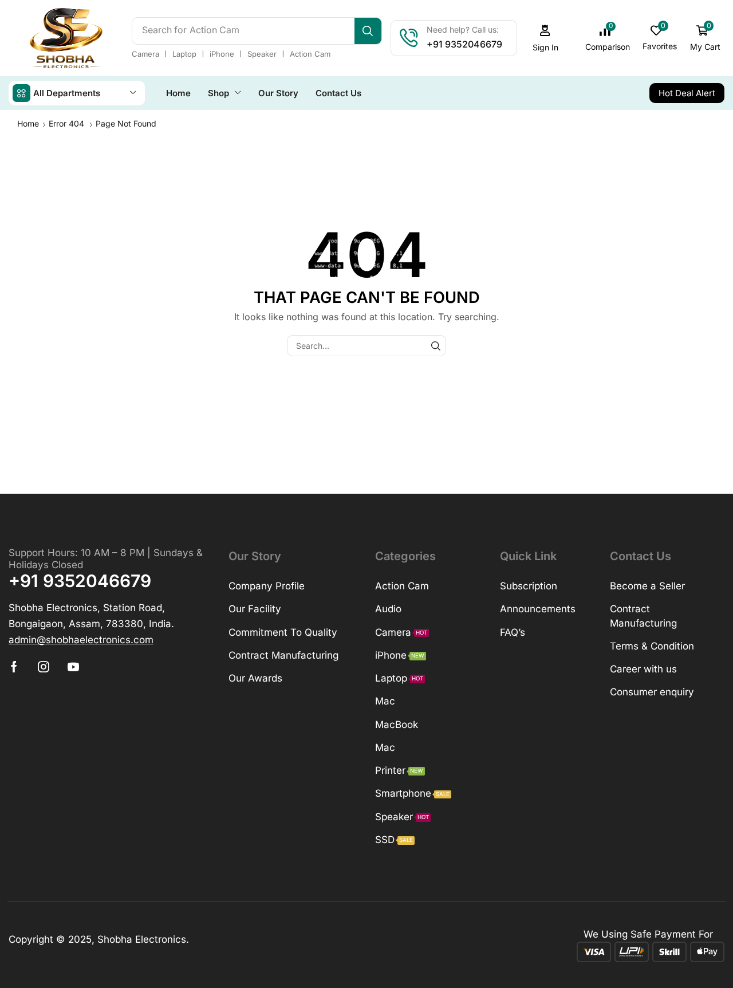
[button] (545, 38)
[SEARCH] (435, 345)
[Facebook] (14, 666)
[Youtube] (73, 666)
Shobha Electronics (141, 939)
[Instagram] (43, 666)
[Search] (367, 31)
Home (28, 123)
